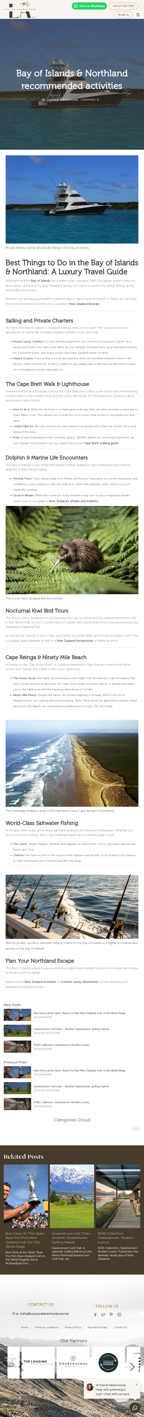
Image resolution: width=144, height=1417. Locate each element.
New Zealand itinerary (84, 304)
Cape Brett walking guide (101, 443)
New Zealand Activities (40, 982)
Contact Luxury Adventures (79, 982)
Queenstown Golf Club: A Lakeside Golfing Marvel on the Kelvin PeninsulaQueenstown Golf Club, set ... (72, 1253)
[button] (138, 14)
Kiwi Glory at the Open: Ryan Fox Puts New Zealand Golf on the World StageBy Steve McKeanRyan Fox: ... (25, 1258)
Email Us (123, 14)
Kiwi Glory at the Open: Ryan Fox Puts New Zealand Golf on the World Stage (79, 1013)
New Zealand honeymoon (75, 640)
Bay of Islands (40, 280)
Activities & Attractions (47, 1033)
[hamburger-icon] (136, 1128)
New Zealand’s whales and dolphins (74, 501)
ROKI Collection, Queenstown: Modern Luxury (62, 1045)
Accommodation (43, 1017)
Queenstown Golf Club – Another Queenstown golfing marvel (71, 1029)
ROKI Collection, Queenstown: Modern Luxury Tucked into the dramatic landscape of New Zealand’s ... (118, 1253)
